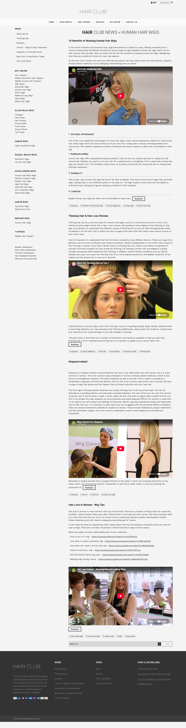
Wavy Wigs (20, 98)
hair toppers (115, 351)
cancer (84, 494)
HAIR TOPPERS (84, 22)
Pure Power (20, 126)
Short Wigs (20, 92)
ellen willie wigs (77, 636)
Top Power (20, 132)
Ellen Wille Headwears (25, 250)
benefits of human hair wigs (92, 206)
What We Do (22, 34)
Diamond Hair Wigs (23, 187)
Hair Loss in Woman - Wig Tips (87, 504)
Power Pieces (21, 129)
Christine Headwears (24, 253)
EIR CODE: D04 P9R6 (160, 674)
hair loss (95, 494)
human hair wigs (144, 206)
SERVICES (100, 22)
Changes (19, 115)
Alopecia (20, 43)
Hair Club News (24, 61)
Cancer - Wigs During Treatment (32, 47)
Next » (168, 644)
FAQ (98, 669)
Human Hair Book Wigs (25, 175)
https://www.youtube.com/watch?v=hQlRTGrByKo (125, 555)
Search (99, 673)
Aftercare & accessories (26, 259)
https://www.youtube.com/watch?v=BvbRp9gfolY (131, 545)
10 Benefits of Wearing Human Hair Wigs (93, 40)
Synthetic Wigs (22, 87)
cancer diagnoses (114, 206)
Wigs (120, 636)
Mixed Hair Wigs (22, 101)
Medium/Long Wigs (24, 95)
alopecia (74, 206)
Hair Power (20, 117)
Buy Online (115, 22)
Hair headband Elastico (25, 256)
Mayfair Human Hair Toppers (28, 81)
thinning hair (145, 351)
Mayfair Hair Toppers (24, 236)
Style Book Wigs (22, 193)
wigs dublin (131, 636)
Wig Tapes (19, 84)
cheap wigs (129, 206)
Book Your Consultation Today (30, 56)
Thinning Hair (23, 38)
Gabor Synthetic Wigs (25, 145)
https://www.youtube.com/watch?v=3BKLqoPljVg (128, 541)
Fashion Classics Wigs (25, 178)
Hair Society (20, 120)
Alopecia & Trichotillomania (29, 52)
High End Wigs (21, 184)
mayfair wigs (109, 636)
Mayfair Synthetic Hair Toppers (29, 78)
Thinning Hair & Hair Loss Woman (88, 215)
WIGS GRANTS (66, 22)
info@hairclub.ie (145, 684)
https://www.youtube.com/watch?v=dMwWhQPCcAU (123, 559)
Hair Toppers (21, 75)
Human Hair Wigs (23, 90)
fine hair (103, 351)
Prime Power (21, 123)
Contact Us (131, 22)
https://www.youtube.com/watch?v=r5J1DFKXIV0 (114, 536)
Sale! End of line (22, 209)
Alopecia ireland (78, 361)
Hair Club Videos (104, 683)
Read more (139, 199)
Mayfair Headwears (23, 247)
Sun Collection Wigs (24, 190)
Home (51, 22)
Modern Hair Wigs (23, 181)
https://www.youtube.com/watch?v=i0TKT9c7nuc (118, 550)
